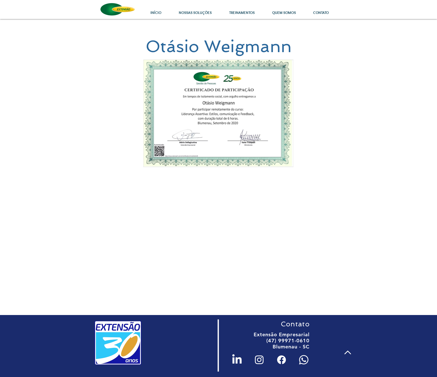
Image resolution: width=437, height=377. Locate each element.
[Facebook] (281, 360)
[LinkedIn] (237, 360)
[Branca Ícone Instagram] (259, 360)
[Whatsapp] (304, 360)
